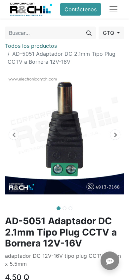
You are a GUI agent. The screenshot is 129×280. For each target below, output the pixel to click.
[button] (14, 134)
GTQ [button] (109, 33)
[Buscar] (89, 33)
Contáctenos (80, 9)
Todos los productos (31, 45)
